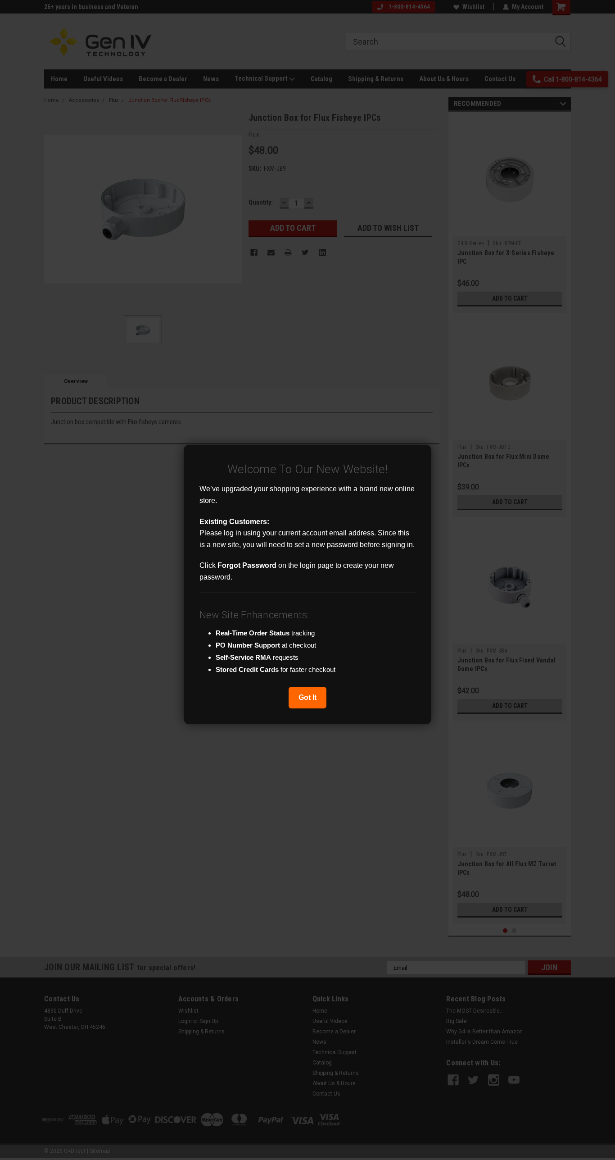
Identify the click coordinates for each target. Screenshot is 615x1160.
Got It (307, 697)
